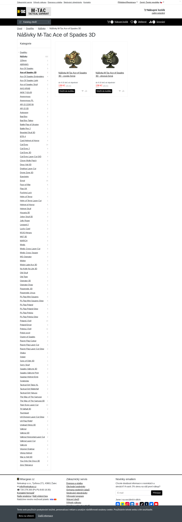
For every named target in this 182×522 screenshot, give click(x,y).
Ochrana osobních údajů (78, 490)
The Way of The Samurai (31, 397)
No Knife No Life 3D (28, 269)
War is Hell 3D (26, 457)
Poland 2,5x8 (25, 321)
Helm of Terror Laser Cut (30, 200)
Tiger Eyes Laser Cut (29, 405)
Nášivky (42, 28)
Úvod (19, 28)
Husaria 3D (25, 212)
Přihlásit (157, 493)
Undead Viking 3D (28, 425)
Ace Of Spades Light (29, 80)
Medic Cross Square (29, 253)
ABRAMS (24, 64)
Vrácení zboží (72, 499)
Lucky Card (25, 228)
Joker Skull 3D (26, 216)
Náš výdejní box (40, 496)
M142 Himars (26, 232)
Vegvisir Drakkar (27, 449)
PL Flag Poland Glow (29, 309)
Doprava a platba (55, 2)
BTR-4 (23, 136)
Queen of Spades (27, 337)
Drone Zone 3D (26, 172)
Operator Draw (26, 285)
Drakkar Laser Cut (28, 168)
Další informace (45, 516)
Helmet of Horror (27, 204)
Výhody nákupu (39, 2)
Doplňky (30, 28)
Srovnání (159, 22)
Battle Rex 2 (25, 128)
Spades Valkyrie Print (29, 373)
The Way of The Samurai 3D (32, 401)
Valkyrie (23, 445)
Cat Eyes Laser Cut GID (30, 156)
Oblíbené (141, 22)
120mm (23, 60)
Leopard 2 (24, 224)
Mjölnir (23, 261)
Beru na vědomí (26, 516)
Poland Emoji (25, 325)
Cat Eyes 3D (25, 152)
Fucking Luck (26, 192)
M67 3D (23, 237)
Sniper (23, 357)
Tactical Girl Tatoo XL (29, 385)
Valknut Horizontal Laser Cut (32, 437)
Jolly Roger (25, 220)
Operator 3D (25, 281)
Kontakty (87, 2)
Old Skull (24, 273)
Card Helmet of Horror (29, 140)
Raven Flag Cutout (28, 341)
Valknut (23, 429)
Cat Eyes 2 (25, 148)
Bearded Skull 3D (27, 132)
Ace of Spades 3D (28, 72)
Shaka (23, 353)
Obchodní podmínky (75, 486)
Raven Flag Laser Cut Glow (32, 349)
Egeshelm (24, 176)
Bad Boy (23, 116)
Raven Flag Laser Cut (29, 345)
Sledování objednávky (73, 2)
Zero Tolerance (26, 465)
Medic (22, 245)
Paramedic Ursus (27, 293)
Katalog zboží (30, 22)
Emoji (22, 180)
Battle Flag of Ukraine (29, 124)
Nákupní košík (119, 22)
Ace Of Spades (26, 68)
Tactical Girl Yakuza (28, 393)
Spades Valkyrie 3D (28, 369)
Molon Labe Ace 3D (28, 265)
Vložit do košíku (66, 91)
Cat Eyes (24, 144)
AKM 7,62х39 (26, 92)
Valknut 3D (24, 433)
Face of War (25, 184)
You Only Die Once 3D (30, 461)
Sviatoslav (24, 381)
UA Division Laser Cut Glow (32, 417)
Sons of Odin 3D (27, 361)
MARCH (23, 241)
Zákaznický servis (24, 2)
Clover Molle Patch (28, 160)
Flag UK (23, 188)
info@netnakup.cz (27, 486)
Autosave (24, 112)
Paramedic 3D (26, 289)
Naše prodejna (24, 496)
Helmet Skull (25, 208)
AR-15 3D (24, 108)
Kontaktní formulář (25, 493)
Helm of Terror (26, 196)
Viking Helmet (26, 453)
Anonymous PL (26, 100)
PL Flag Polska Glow (29, 317)
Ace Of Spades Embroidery (32, 76)
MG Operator (26, 257)
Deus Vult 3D (25, 164)
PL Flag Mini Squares (29, 297)
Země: (149, 2)
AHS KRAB (25, 88)
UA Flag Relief (26, 421)
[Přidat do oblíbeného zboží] (82, 91)
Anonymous (25, 96)
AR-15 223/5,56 (27, 104)
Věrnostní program (75, 496)
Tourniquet (24, 413)
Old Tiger (24, 277)
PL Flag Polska (26, 313)
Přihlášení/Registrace (127, 2)
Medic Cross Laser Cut (30, 249)
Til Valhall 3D (25, 409)
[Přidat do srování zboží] (86, 91)
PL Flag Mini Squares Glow (32, 301)
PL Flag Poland (26, 305)
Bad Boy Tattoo (26, 120)
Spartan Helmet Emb (29, 377)
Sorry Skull (25, 365)
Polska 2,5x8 (25, 329)
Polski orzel (25, 333)
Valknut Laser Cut (27, 441)
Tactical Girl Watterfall (29, 389)
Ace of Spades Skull (29, 84)
